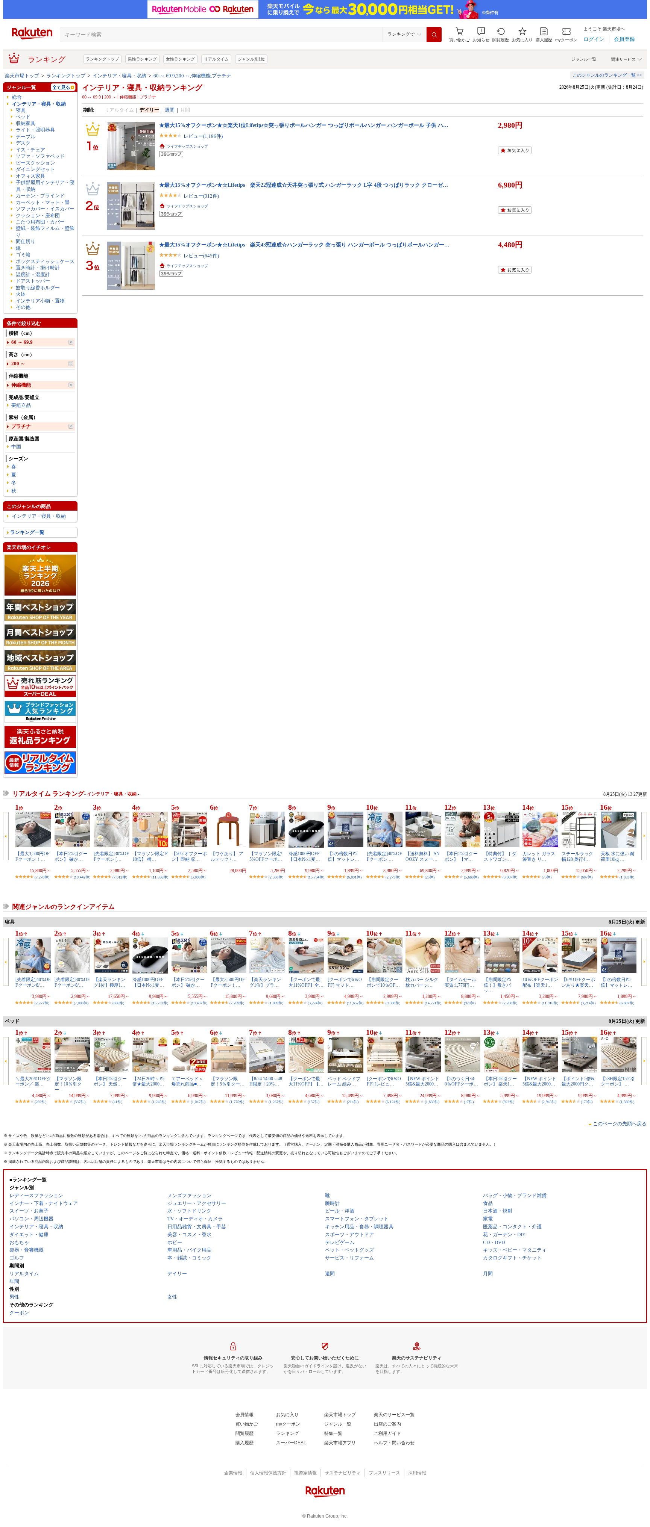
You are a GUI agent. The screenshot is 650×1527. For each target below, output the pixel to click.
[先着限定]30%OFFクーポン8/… (72, 982)
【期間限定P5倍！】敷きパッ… (497, 985)
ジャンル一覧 (583, 59)
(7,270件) (42, 877)
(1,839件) (432, 1102)
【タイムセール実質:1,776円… (460, 982)
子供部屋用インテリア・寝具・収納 (45, 186)
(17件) (469, 1102)
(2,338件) (276, 877)
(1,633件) (627, 877)
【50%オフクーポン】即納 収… (189, 856)
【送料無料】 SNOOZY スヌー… (422, 856)
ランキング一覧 (27, 532)
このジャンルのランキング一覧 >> (607, 75)
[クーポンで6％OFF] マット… (345, 982)
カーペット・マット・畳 (43, 202)
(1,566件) (627, 1102)
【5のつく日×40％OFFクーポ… (461, 1081)
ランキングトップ (102, 59)
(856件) (118, 1003)
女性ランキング (180, 59)
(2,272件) (42, 1003)
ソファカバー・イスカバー (45, 209)
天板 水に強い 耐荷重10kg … (618, 856)
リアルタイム (216, 59)
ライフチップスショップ (187, 146)
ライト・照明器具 (35, 130)
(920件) (469, 1003)
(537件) (79, 1102)
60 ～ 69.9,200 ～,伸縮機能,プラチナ (192, 76)
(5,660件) (471, 877)
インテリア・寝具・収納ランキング (142, 87)
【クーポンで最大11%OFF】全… (306, 982)
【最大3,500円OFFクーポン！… (32, 856)
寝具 (21, 110)
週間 (170, 110)
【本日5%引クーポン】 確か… (71, 856)
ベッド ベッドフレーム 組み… (344, 1081)
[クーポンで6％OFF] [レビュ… (384, 1081)
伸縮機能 (21, 385)
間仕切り (25, 241)
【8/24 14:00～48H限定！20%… (265, 1081)
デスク (23, 143)
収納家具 (25, 123)
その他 (23, 307)
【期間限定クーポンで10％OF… (383, 982)
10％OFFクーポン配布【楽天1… (540, 982)
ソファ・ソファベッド (40, 156)
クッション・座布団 (38, 215)
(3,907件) (510, 877)
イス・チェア (30, 150)
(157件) (313, 1102)
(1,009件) (276, 1003)
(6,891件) (354, 877)
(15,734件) (316, 877)
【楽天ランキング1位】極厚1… (109, 982)
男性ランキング (142, 59)
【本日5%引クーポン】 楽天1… (500, 1081)
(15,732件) (160, 1003)
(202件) (40, 1102)
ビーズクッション (35, 163)
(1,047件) (198, 1102)
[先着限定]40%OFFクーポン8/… (33, 982)
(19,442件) (82, 877)
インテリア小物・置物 (40, 301)
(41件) (117, 1102)
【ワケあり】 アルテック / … (227, 856)
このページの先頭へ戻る (620, 1123)
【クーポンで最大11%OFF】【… (306, 1081)
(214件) (352, 1102)
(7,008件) (81, 1003)
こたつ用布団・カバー (40, 222)
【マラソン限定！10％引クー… (68, 1084)
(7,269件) (236, 1003)
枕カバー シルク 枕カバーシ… (421, 982)
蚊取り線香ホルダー (38, 287)
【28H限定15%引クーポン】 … (618, 1081)
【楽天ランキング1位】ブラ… (265, 982)
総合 (17, 97)
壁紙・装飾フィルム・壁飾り (45, 231)
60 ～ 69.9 (22, 342)
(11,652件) (355, 1003)
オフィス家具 (30, 176)
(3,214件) (588, 1003)
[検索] (434, 34)
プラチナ (21, 426)
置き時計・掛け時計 (38, 268)
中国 (16, 446)
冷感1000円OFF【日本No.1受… (304, 856)
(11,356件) (160, 877)
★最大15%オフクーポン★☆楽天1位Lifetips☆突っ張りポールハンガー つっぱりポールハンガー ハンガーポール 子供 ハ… (303, 125)
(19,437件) (199, 1003)
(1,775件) (236, 1102)
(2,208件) (510, 1003)
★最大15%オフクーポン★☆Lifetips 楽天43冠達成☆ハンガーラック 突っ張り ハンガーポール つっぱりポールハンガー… (304, 245)
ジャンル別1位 (251, 59)
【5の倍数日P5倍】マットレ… (343, 856)
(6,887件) (627, 1003)
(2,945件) (549, 1102)
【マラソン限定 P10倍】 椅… (150, 856)
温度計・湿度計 (33, 274)
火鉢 (21, 294)
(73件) (546, 877)
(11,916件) (550, 1003)
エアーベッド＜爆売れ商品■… (187, 1081)
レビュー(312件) (201, 196)
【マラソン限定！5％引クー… (228, 1081)
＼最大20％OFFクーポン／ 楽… (33, 1081)
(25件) (429, 877)
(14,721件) (433, 1003)
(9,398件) (393, 1003)
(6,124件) (393, 1102)
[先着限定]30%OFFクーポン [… (111, 856)
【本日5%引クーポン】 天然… (110, 1081)
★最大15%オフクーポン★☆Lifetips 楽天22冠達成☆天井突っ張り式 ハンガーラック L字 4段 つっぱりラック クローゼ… (303, 185)
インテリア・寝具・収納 (119, 76)
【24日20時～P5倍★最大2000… (148, 1081)
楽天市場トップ (22, 76)
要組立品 (21, 405)
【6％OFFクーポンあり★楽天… (578, 982)
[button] (481, 34)
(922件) (508, 1102)
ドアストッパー (33, 281)
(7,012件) (119, 877)
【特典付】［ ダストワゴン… (500, 856)
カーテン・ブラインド (40, 195)
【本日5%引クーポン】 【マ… (461, 856)
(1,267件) (276, 1102)
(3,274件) (315, 1003)
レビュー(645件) (201, 256)
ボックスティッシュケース (45, 261)
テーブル (25, 136)
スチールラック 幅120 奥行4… (577, 856)
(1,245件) (159, 1102)
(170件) (586, 1102)
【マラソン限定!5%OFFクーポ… (265, 856)
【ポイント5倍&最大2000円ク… (578, 1081)
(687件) (586, 877)
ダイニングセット (35, 169)
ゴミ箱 (23, 254)
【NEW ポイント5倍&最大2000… (422, 1081)
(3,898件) (198, 877)
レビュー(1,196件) (203, 136)
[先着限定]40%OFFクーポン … (384, 856)
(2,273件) (393, 877)
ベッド (23, 116)
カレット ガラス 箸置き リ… (538, 856)
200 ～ (18, 363)
